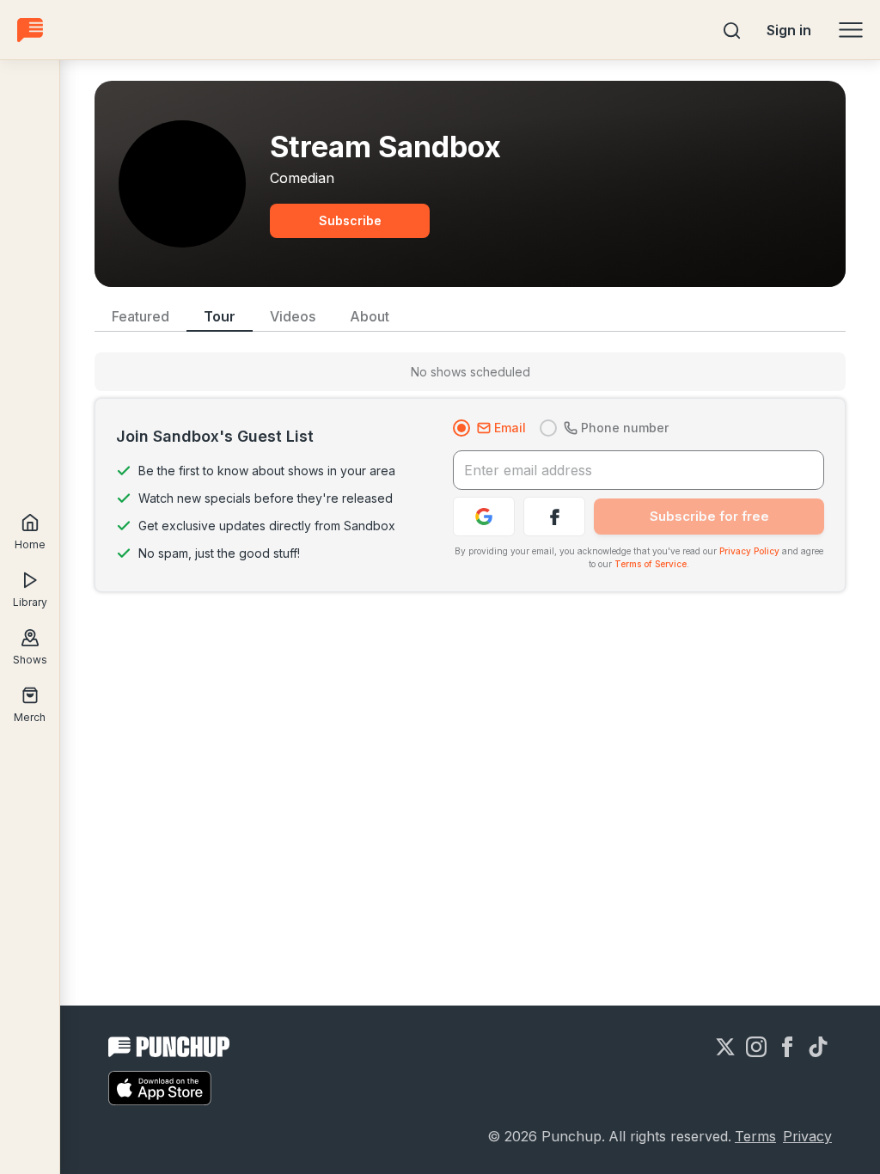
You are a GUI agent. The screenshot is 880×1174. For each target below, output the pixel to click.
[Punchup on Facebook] (787, 1047)
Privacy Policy (749, 551)
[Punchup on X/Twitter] (725, 1047)
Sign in (789, 30)
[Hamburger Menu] (851, 30)
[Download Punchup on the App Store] (159, 1088)
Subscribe (350, 220)
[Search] (732, 30)
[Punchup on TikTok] (818, 1047)
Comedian (302, 177)
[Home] (30, 29)
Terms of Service (650, 564)
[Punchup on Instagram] (756, 1047)
